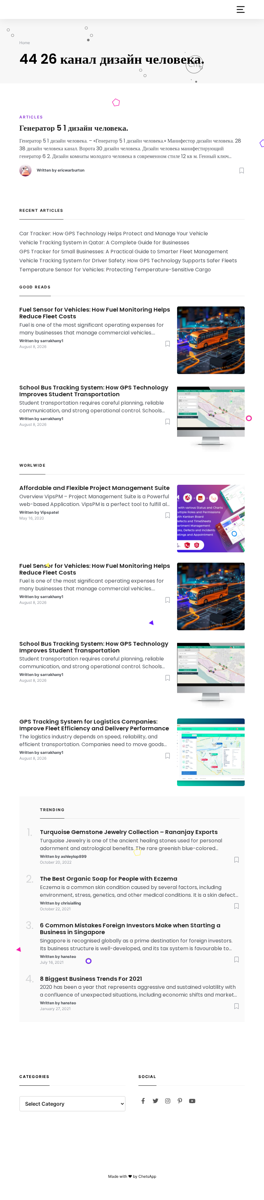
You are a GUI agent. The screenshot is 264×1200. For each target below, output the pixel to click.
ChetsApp (147, 1176)
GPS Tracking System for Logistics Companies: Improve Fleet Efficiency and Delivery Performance (94, 725)
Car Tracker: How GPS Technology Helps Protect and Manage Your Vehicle (113, 233)
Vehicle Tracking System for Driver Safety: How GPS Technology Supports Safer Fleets (128, 260)
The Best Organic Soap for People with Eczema (108, 879)
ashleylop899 (74, 856)
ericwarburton (71, 170)
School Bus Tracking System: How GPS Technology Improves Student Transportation (93, 391)
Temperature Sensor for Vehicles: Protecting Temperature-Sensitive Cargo (115, 269)
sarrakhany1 (51, 340)
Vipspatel (49, 512)
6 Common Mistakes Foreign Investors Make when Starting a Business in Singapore (130, 929)
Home (24, 42)
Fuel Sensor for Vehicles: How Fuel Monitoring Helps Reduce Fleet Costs (94, 313)
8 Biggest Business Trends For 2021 (91, 979)
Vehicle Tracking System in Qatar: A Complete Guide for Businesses (104, 242)
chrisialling (71, 903)
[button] (241, 9)
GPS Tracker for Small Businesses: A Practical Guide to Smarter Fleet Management (123, 251)
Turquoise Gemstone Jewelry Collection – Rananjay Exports (129, 832)
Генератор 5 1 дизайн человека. (73, 128)
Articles (31, 117)
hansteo (68, 956)
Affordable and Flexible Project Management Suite (94, 488)
